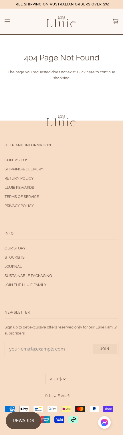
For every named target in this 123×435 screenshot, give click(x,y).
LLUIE (54, 395)
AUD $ (56, 379)
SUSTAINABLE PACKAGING (28, 275)
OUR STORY (15, 248)
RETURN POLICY (19, 178)
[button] (104, 423)
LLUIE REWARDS (19, 187)
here (90, 72)
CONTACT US (16, 160)
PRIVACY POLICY (19, 206)
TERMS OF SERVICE (22, 196)
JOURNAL (13, 266)
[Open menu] (13, 21)
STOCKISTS (15, 257)
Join (104, 349)
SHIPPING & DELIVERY (24, 169)
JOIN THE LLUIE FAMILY (25, 285)
